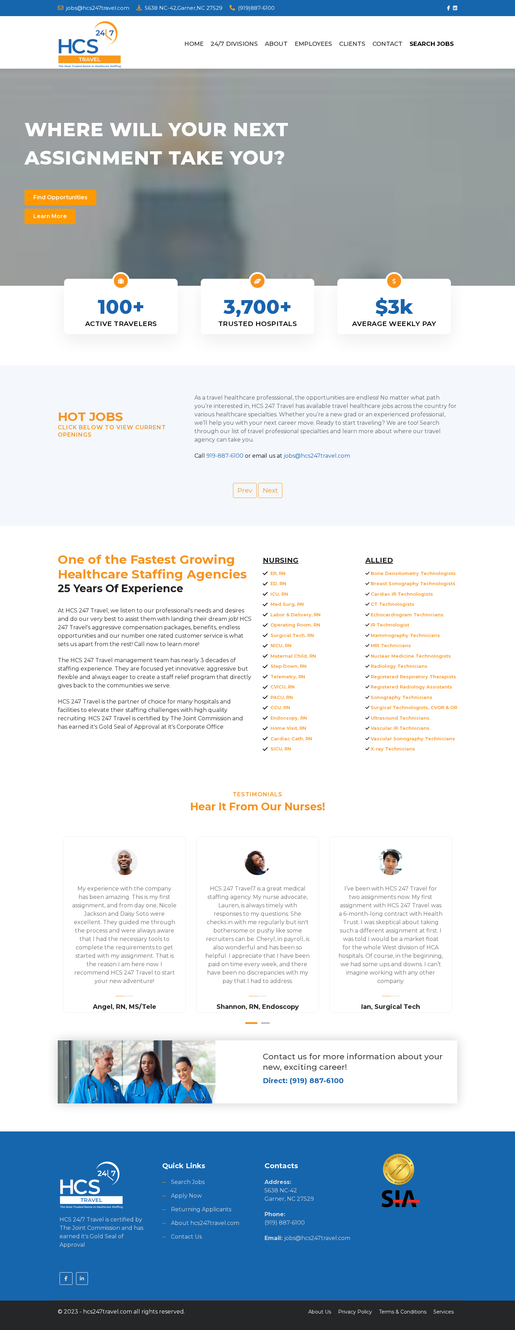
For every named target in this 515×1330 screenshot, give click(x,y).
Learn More (50, 216)
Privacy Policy (355, 1312)
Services (443, 1312)
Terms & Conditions (402, 1312)
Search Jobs (188, 1182)
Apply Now (186, 1195)
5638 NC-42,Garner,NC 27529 (183, 8)
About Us (319, 1312)
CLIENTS (352, 43)
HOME (194, 43)
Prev (245, 490)
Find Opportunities (60, 197)
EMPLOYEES (313, 43)
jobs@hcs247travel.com (97, 8)
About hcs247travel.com (205, 1223)
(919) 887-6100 (285, 1222)
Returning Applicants (201, 1209)
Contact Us (186, 1236)
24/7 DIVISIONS (234, 43)
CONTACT (387, 43)
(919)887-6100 (256, 8)
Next (270, 490)
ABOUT (276, 43)
